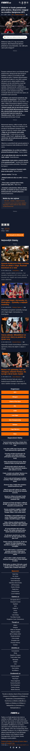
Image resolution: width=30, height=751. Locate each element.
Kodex (3, 743)
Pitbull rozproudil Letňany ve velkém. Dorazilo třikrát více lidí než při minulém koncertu (15, 491)
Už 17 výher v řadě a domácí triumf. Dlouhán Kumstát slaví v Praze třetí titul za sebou (15, 559)
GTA (15, 606)
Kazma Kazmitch (15, 683)
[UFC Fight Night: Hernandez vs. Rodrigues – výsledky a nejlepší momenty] (15, 290)
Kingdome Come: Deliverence (15, 619)
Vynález (15, 645)
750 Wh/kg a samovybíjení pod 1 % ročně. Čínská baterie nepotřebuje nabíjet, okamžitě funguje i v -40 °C (15, 517)
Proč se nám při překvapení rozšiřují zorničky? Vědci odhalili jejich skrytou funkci (15, 480)
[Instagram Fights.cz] (13, 747)
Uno (15, 664)
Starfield (15, 604)
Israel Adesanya (15, 580)
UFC (15, 392)
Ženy (19, 694)
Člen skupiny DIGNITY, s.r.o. (23, 744)
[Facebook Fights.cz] (10, 747)
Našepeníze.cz (11, 705)
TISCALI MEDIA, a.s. (13, 744)
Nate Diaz (15, 574)
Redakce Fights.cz (17, 307)
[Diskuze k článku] (26, 14)
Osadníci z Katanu (15, 655)
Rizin (15, 434)
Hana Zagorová (15, 681)
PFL (15, 406)
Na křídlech (15, 670)
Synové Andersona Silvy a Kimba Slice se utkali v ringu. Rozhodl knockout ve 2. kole (15, 265)
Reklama (3, 741)
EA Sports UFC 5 (15, 599)
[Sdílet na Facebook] (2, 224)
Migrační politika (15, 632)
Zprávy (11, 694)
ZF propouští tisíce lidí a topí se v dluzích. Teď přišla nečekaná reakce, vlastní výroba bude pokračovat (15, 530)
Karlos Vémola (15, 587)
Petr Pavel (15, 678)
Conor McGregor (15, 578)
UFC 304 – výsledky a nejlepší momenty (14, 200)
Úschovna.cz (9, 701)
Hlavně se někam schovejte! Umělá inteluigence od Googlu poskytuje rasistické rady (15, 498)
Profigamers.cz (15, 696)
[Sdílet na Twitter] (5, 224)
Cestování (25, 694)
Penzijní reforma (15, 642)
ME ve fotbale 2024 (15, 634)
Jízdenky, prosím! (15, 666)
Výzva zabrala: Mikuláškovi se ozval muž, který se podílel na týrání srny (13, 337)
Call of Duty (15, 615)
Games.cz (7, 696)
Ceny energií (15, 638)
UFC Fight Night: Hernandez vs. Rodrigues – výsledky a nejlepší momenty (14, 302)
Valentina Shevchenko (15, 582)
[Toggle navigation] (27, 2)
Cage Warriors (15, 429)
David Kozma (15, 591)
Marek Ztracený (15, 689)
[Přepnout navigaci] (22, 2)
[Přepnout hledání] (19, 2)
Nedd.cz (16, 701)
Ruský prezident (15, 636)
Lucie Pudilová (15, 593)
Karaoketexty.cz (19, 698)
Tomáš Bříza (15, 270)
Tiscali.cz (5, 694)
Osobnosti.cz (10, 698)
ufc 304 (7, 228)
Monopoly (15, 659)
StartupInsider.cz (15, 707)
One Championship (15, 420)
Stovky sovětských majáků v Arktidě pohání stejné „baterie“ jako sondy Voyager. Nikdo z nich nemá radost (15, 511)
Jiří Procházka (15, 585)
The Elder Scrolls (15, 617)
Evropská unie (15, 640)
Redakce (9, 741)
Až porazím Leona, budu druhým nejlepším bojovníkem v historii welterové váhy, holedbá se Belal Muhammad (14, 204)
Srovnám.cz (20, 705)
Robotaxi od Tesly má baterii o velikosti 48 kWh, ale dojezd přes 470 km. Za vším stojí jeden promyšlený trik (15, 504)
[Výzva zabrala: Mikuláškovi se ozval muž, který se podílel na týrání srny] (15, 325)
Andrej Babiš (15, 676)
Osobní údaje (23, 741)
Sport (15, 694)
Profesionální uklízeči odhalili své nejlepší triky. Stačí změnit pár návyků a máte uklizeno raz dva (15, 468)
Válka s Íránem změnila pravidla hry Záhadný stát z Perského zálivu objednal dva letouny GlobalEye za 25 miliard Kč (15, 524)
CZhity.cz (22, 703)
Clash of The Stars (15, 401)
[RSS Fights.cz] (19, 747)
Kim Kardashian (15, 685)
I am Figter (15, 415)
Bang (15, 653)
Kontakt (8, 743)
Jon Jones (15, 576)
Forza (15, 610)
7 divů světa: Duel (15, 657)
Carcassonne (15, 651)
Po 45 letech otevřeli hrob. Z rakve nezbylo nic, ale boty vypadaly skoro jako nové (15, 537)
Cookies (15, 741)
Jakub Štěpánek (16, 376)
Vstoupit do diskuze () (16, 235)
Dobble (15, 661)
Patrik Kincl (15, 589)
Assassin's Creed (15, 602)
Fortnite (15, 612)
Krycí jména (15, 668)
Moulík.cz (22, 701)
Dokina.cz (15, 703)
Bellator (15, 424)
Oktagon (15, 397)
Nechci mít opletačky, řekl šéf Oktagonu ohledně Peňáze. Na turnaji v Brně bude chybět (13, 372)
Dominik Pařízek (16, 342)
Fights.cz (8, 703)
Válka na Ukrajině (15, 629)
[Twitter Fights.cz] (16, 747)
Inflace (15, 625)
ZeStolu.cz (24, 696)
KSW (15, 410)
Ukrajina (15, 627)
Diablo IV (15, 608)
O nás (13, 743)
